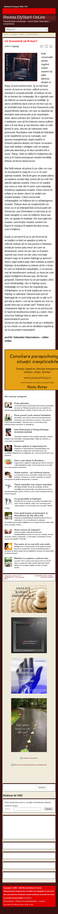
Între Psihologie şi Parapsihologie (31, 430)
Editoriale (21, 34)
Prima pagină (13, 34)
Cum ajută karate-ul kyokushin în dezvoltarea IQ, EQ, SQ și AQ (31, 514)
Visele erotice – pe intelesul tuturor (32, 472)
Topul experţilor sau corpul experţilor (33, 484)
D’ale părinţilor (21, 403)
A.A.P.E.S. (28, 898)
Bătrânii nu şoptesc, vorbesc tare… (32, 558)
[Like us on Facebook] (52, 12)
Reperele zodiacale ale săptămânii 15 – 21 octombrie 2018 (14, 577)
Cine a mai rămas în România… (30, 460)
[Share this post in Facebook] (42, 46)
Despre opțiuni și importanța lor (30, 446)
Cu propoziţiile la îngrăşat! (27, 499)
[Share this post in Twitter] (47, 46)
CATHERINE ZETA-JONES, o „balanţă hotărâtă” (44, 576)
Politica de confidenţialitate (26, 901)
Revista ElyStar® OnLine (24, 17)
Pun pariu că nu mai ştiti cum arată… (33, 544)
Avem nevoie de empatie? (27, 530)
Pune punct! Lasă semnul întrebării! (32, 415)
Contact (42, 901)
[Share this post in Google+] (51, 46)
